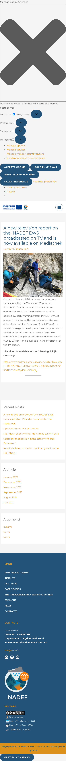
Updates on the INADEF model (21, 428)
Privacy (11, 191)
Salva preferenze (16, 181)
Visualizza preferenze (19, 174)
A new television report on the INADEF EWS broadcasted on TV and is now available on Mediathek (28, 419)
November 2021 (12, 487)
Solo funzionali (46, 167)
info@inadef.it (12, 650)
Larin (34, 750)
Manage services (16, 149)
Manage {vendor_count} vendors (25, 154)
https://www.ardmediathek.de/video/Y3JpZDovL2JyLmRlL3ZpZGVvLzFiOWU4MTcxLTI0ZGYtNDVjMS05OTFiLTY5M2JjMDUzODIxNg (32, 366)
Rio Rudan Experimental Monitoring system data (31, 433)
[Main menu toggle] (59, 207)
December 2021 (12, 482)
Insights (7, 527)
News (6, 249)
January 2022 (10, 477)
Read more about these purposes (26, 158)
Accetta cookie (14, 167)
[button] (33, 53)
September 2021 (12, 492)
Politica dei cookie (17, 187)
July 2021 (8, 502)
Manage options (16, 145)
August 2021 (10, 497)
